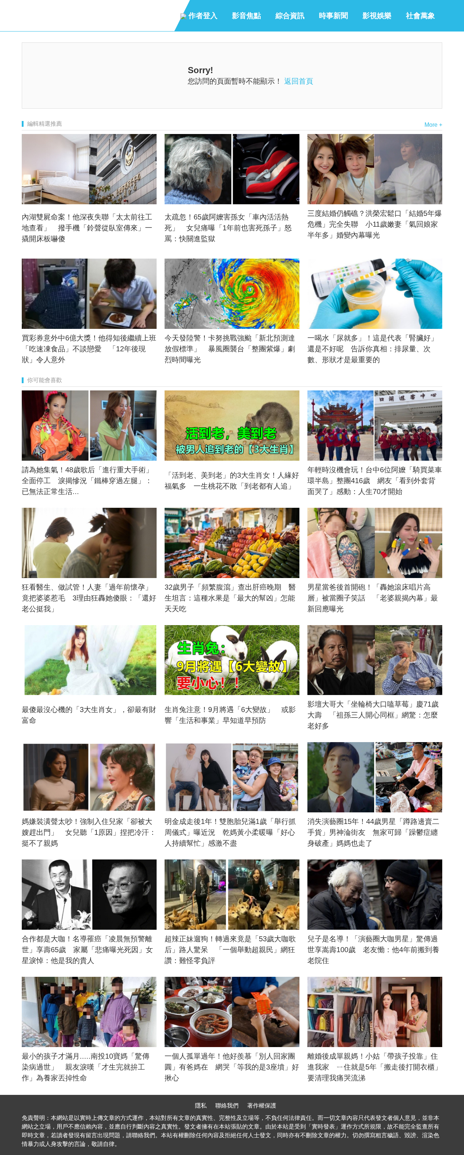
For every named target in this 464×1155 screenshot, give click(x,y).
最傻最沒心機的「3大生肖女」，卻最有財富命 (89, 715)
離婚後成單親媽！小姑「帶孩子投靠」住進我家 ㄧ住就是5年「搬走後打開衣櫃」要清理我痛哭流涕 (374, 1067)
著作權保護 (261, 1105)
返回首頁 (298, 81)
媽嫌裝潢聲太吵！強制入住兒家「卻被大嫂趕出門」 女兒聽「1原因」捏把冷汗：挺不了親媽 (89, 832)
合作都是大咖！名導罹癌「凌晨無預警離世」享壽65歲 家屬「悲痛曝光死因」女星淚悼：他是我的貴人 (87, 949)
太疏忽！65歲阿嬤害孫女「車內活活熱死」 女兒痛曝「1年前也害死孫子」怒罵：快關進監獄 (228, 228)
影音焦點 (246, 16)
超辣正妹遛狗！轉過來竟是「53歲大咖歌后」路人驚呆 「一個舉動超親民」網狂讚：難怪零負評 (230, 949)
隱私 (201, 1105)
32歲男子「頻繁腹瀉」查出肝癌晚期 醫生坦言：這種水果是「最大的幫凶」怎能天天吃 (230, 598)
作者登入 (202, 16)
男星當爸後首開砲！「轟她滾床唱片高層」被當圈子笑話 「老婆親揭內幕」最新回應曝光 (372, 598)
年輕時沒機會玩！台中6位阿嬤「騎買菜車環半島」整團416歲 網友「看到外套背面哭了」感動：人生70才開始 (374, 480)
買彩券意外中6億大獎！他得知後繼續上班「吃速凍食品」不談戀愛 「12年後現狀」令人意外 (89, 349)
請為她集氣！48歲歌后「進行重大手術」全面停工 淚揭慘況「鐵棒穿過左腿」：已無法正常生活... (87, 480)
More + (433, 125)
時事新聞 (333, 16)
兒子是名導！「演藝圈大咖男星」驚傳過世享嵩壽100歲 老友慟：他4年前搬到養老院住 (373, 949)
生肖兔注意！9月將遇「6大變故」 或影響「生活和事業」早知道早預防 (230, 715)
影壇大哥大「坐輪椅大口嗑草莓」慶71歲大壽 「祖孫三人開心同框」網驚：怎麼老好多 (373, 715)
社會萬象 (420, 16)
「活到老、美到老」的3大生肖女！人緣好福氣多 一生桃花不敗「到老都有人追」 (232, 480)
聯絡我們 (227, 1105)
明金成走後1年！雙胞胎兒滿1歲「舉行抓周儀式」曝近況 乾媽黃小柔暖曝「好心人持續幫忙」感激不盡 (230, 832)
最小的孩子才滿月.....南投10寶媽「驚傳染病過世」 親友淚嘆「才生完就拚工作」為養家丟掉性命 (85, 1067)
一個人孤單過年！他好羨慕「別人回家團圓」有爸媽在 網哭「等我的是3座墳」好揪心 (232, 1067)
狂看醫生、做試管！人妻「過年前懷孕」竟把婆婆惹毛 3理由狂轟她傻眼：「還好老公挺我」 (89, 598)
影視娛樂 (377, 16)
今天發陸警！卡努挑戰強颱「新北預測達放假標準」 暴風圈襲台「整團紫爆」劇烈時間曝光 (230, 349)
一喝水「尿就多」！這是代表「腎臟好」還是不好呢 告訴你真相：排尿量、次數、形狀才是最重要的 (372, 349)
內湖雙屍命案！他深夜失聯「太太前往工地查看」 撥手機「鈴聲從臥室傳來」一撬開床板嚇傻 (87, 228)
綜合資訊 (290, 16)
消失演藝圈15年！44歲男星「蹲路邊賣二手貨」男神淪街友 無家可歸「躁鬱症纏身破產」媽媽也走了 (373, 832)
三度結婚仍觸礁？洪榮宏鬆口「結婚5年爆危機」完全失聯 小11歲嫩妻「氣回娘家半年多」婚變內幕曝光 (374, 224)
